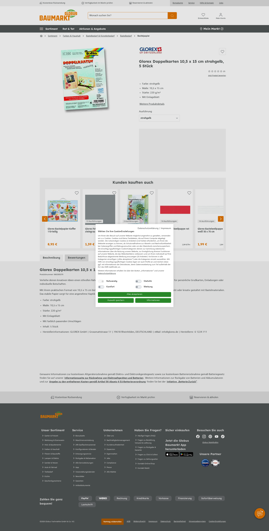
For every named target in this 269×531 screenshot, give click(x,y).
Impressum (166, 228)
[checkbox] (101, 281)
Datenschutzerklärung (148, 228)
